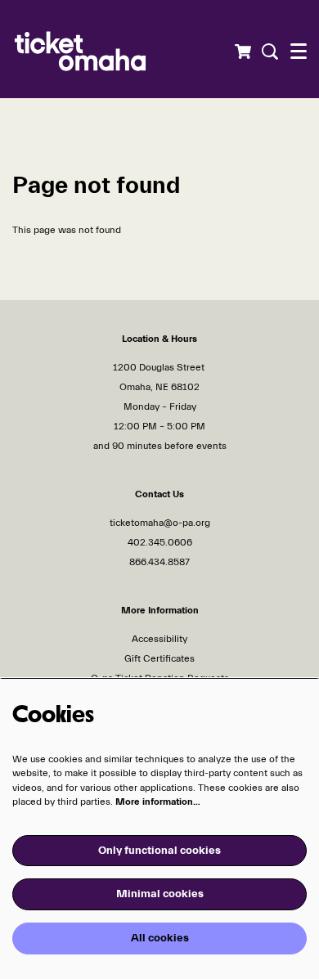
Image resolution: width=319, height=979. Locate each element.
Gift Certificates (159, 658)
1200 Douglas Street (160, 367)
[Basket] (242, 51)
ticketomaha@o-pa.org (160, 522)
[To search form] (268, 51)
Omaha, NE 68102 (159, 387)
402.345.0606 (160, 542)
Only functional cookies (159, 850)
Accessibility (159, 638)
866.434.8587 (159, 562)
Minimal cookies (160, 893)
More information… (157, 801)
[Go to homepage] (110, 49)
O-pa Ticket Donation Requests (160, 678)
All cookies (160, 938)
